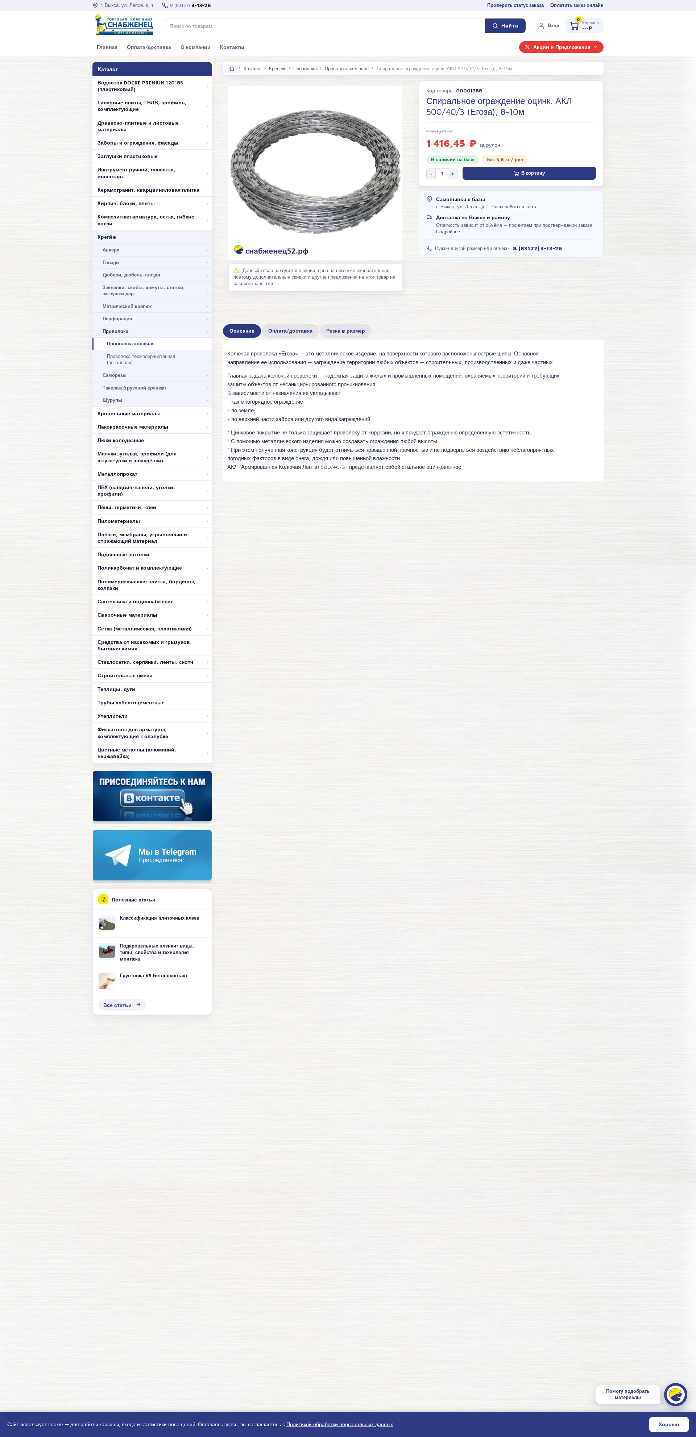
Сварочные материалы (127, 615)
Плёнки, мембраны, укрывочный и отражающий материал (142, 538)
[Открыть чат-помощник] (675, 1394)
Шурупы (112, 400)
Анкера (111, 250)
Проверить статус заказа (515, 5)
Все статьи (117, 1005)
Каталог (252, 68)
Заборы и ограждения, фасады (138, 143)
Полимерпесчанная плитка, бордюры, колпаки (147, 585)
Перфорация (117, 318)
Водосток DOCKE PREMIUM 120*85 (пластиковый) (140, 86)
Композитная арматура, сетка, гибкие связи (146, 220)
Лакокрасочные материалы (133, 427)
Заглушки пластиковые (128, 156)
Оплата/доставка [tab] (290, 331)
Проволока (115, 331)
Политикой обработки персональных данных (339, 1424)
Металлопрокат (117, 474)
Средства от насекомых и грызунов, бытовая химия (145, 645)
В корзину (533, 173)
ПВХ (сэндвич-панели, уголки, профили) (136, 490)
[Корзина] (585, 25)
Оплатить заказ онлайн (577, 5)
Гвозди (111, 262)
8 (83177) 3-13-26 (537, 248)
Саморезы (115, 375)
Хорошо (669, 1424)
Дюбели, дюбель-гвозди (131, 275)
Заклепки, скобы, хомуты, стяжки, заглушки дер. (144, 290)
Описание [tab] (241, 331)
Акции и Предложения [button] (562, 47)
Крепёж (107, 237)
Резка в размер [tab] (345, 331)
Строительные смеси (125, 675)
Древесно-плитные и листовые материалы (138, 126)
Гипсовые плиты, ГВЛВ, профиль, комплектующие (142, 106)
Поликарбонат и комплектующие (140, 568)
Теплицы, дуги (116, 689)
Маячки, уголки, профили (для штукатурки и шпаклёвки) (137, 457)
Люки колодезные (121, 440)
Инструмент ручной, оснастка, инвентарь (136, 173)
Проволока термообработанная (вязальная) (141, 359)
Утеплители (113, 716)
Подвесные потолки (123, 554)
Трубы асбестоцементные (131, 702)
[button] (548, 26)
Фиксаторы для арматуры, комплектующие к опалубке (133, 732)
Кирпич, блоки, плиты (126, 203)
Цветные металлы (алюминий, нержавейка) (137, 753)
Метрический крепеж (127, 306)
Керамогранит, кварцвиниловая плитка (148, 190)
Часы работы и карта (515, 206)
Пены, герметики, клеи (127, 507)
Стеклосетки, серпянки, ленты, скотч (145, 662)
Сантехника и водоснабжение (136, 601)
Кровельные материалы (129, 413)
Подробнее (448, 231)
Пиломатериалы (119, 521)
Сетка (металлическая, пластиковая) (145, 629)
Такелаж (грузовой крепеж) (134, 388)
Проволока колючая (131, 343)
